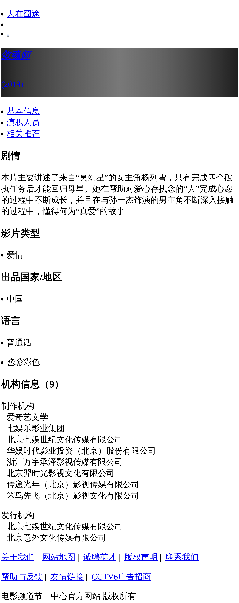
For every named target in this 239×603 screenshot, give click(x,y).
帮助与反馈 (22, 576)
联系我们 (182, 557)
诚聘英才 (99, 557)
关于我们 (17, 557)
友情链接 (67, 576)
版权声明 (141, 557)
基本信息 (23, 111)
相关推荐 (23, 133)
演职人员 (23, 122)
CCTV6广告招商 (121, 576)
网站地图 (58, 557)
